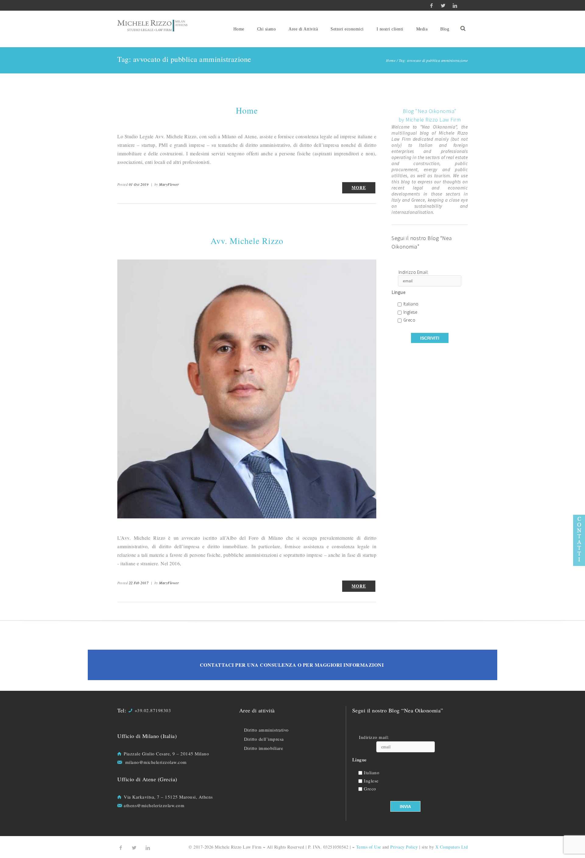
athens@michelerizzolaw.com (154, 805)
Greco (409, 320)
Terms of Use (368, 847)
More (359, 188)
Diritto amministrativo (266, 730)
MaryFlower (169, 184)
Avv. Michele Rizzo (247, 240)
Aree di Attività (303, 29)
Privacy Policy (404, 847)
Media (422, 29)
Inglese (410, 312)
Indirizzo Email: (414, 272)
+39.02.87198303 (153, 710)
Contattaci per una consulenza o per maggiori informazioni (292, 664)
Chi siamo (266, 29)
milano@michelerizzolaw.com (156, 762)
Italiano (411, 304)
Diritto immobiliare (263, 748)
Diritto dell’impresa (264, 739)
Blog (444, 29)
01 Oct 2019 (139, 184)
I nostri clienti (390, 29)
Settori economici (347, 29)
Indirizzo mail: (374, 737)
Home (238, 29)
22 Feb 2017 (139, 582)
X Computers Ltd (451, 847)
